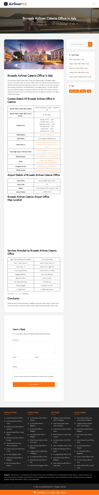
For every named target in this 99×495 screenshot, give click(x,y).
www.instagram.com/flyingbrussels (47, 166)
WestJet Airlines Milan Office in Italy (79, 64)
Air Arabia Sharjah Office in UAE (62, 454)
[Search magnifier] (90, 44)
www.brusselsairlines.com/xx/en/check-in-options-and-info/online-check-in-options (47, 145)
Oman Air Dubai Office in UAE (85, 457)
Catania (83, 91)
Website (15, 367)
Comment (16, 340)
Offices (42, 24)
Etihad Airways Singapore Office (39, 465)
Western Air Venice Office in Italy (78, 68)
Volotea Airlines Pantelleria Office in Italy (80, 77)
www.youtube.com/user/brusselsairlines (47, 170)
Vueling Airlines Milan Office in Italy (79, 72)
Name (15, 357)
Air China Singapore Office (13, 454)
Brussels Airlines (17, 294)
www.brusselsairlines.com (47, 135)
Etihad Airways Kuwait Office (14, 418)
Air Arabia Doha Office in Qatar (38, 457)
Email (37, 357)
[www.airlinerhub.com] (15, 4)
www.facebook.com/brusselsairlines (47, 157)
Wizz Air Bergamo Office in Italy (62, 446)
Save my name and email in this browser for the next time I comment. (34, 376)
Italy (89, 91)
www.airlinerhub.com (46, 487)
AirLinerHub (35, 24)
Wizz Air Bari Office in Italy (76, 59)
